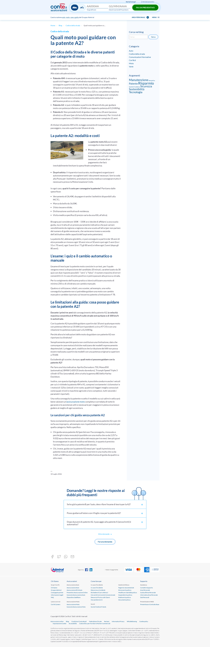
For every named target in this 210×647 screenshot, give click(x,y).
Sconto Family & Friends (98, 607)
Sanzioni (131, 87)
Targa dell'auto (91, 10)
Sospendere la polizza (125, 595)
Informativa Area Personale (149, 595)
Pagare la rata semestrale (126, 588)
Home (53, 25)
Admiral (64, 569)
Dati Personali (144, 597)
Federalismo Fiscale (95, 621)
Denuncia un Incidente (98, 590)
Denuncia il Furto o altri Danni (100, 597)
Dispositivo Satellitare (73, 597)
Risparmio (146, 83)
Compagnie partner (57, 592)
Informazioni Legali (57, 595)
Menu (154, 17)
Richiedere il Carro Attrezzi (99, 592)
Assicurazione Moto (73, 604)
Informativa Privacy (118, 621)
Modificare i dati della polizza (127, 592)
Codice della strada (73, 25)
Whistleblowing (132, 621)
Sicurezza (146, 86)
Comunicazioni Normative (140, 57)
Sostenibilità (136, 89)
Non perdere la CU (97, 600)
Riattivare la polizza (124, 597)
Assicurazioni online (57, 621)
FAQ (52, 597)
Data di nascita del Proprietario (118, 10)
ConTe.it (132, 60)
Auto (131, 51)
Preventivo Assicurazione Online (77, 592)
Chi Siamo (54, 588)
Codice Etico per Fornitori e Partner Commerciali (94, 623)
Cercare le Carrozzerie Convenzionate (103, 595)
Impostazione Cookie (59, 623)
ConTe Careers (55, 604)
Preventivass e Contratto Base (149, 604)
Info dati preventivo (148, 2)
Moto (131, 63)
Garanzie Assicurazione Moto (76, 607)
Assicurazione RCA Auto (74, 590)
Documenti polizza (124, 600)
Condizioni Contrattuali (79, 621)
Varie (131, 66)
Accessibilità (73, 623)
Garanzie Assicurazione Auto (76, 595)
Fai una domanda (105, 541)
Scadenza (137, 87)
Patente (133, 83)
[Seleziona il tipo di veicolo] (78, 7)
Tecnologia (135, 92)
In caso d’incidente (97, 588)
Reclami (106, 621)
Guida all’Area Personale (148, 592)
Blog (60, 25)
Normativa (152, 80)
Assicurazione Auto (73, 588)
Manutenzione (138, 80)
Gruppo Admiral (56, 590)
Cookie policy (143, 621)
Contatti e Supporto (146, 588)
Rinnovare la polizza (124, 590)
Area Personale (145, 590)
